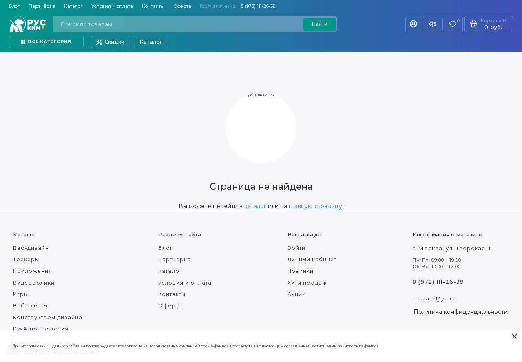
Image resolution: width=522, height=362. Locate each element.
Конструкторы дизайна (47, 317)
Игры (20, 294)
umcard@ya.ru (435, 299)
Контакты (153, 6)
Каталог (73, 6)
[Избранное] (452, 24)
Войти (296, 248)
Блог (14, 6)
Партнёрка (42, 6)
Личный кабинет (312, 259)
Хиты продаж (307, 283)
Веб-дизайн (31, 248)
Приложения (32, 271)
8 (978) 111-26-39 (258, 6)
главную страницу (315, 206)
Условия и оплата (112, 6)
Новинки (301, 271)
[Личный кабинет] (413, 24)
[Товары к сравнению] (432, 24)
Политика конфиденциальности (461, 312)
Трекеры (26, 259)
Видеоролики (34, 283)
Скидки (114, 41)
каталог (255, 206)
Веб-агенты (30, 305)
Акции (297, 294)
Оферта (182, 6)
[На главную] (27, 24)
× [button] (514, 335)
